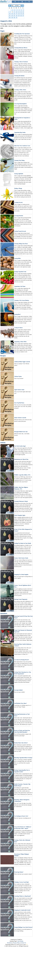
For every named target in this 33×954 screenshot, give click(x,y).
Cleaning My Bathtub (19, 75)
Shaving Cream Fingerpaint (20, 599)
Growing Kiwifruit (18, 215)
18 (18, 13)
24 (16, 15)
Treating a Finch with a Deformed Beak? (22, 841)
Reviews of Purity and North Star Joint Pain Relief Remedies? (22, 731)
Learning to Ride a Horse (20, 89)
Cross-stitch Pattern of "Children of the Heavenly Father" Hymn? (22, 827)
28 (9, 17)
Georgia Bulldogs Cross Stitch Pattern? (23, 927)
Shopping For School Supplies (21, 574)
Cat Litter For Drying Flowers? (21, 659)
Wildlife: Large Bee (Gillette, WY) (22, 474)
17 (16, 13)
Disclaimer (9, 942)
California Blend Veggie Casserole (22, 361)
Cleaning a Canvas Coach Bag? (21, 882)
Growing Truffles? (18, 690)
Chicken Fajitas (18, 376)
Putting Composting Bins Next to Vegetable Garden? (22, 771)
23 (14, 15)
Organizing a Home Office (20, 341)
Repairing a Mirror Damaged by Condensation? (21, 800)
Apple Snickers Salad (19, 389)
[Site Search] (29, 2)
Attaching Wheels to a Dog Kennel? (22, 896)
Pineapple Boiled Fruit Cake (21, 431)
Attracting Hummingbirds (20, 103)
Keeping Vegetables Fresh (20, 271)
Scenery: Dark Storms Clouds (21, 558)
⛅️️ (27, 944)
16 (14, 13)
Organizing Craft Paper (19, 286)
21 (9, 15)
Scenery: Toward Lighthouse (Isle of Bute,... (22, 586)
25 (18, 15)
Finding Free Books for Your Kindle (22, 543)
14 (9, 13)
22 (12, 15)
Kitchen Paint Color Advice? (21, 742)
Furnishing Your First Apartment (22, 33)
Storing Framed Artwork (20, 231)
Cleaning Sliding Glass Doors (21, 243)
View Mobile (20, 941)
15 (12, 13)
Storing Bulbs (17, 258)
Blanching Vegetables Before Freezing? (23, 757)
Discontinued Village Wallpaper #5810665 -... (21, 855)
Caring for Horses (18, 327)
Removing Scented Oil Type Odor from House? (23, 617)
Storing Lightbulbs (18, 173)
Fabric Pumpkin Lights (19, 515)
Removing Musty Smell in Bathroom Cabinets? (22, 645)
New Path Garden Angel (20, 446)
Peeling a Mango (18, 188)
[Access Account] (22, 2)
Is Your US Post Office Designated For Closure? (23, 530)
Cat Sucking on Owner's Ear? (21, 816)
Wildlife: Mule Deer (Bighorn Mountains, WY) (21, 488)
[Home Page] (5, 1)
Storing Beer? (17, 314)
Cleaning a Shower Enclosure (21, 61)
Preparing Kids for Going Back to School (22, 118)
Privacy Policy (16, 942)
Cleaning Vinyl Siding (19, 160)
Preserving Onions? (18, 872)
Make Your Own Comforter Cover (22, 145)
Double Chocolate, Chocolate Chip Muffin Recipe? (22, 785)
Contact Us (23, 942)
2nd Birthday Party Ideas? (20, 703)
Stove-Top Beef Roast (19, 402)
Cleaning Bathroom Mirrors (20, 47)
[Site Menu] (15, 2)
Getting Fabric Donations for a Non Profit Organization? (22, 673)
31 (16, 17)
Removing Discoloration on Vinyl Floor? (22, 715)
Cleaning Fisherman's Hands (21, 501)
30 (14, 17)
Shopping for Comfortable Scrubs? (22, 910)
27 (23, 15)
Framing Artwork (18, 202)
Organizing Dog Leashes (19, 132)
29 (12, 17)
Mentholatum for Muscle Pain (21, 459)
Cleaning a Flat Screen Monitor (21, 300)
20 (23, 13)
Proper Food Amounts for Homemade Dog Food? (23, 631)
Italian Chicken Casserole (20, 417)
